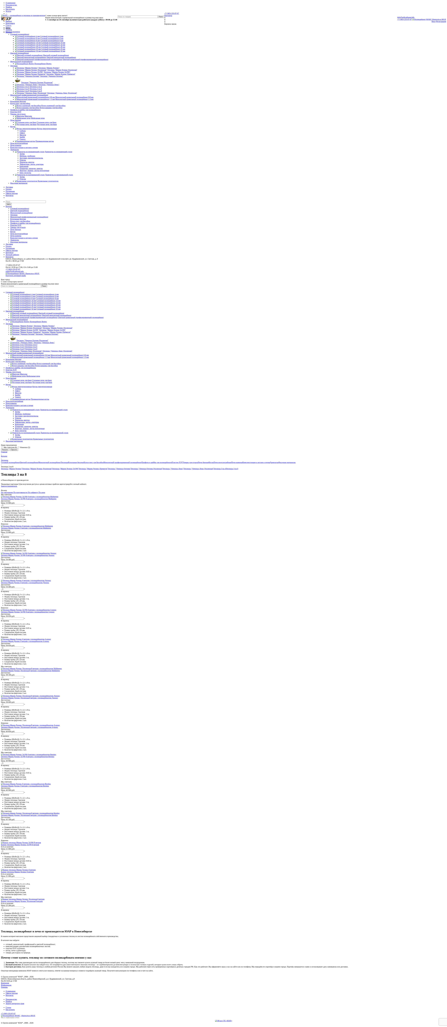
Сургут (8, 25)
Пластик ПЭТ (15, 112)
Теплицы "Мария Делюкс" (11, 469)
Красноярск (10, 23)
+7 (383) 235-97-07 (404, 19)
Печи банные (15, 120)
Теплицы (13, 66)
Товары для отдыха (17, 114)
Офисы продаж (12, 193)
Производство (11, 999)
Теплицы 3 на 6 (232, 469)
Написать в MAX (439, 19)
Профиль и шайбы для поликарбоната (25, 110)
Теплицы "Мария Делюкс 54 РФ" (65, 469)
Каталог (9, 32)
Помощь (4, 987)
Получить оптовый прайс (16, 276)
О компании (10, 991)
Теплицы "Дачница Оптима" (119, 469)
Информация (6, 985)
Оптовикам (10, 191)
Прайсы (9, 1001)
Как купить (10, 1010)
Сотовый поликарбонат (19, 34)
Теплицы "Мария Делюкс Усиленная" (37, 469)
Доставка (9, 187)
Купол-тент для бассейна (20, 103)
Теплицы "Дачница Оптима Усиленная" (147, 469)
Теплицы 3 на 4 (219, 469)
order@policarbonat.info (15, 271)
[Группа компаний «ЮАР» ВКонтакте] (223, 1021)
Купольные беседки (18, 101)
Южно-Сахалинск (13, 32)
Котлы (12, 127)
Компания (5, 983)
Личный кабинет (12, 255)
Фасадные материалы (18, 183)
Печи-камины (15, 145)
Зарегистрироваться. (9, 486)
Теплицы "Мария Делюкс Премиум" (93, 469)
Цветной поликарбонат (19, 53)
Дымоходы (14, 150)
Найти (9, 204)
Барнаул (9, 21)
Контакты (168, 16)
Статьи (8, 1007)
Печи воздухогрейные (19, 143)
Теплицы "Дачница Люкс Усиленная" (198, 469)
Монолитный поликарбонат (21, 62)
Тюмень (9, 30)
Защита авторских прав (15, 1004)
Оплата (8, 189)
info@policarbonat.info (405, 17)
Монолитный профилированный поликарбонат (29, 95)
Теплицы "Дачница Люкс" (173, 469)
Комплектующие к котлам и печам (24, 147)
